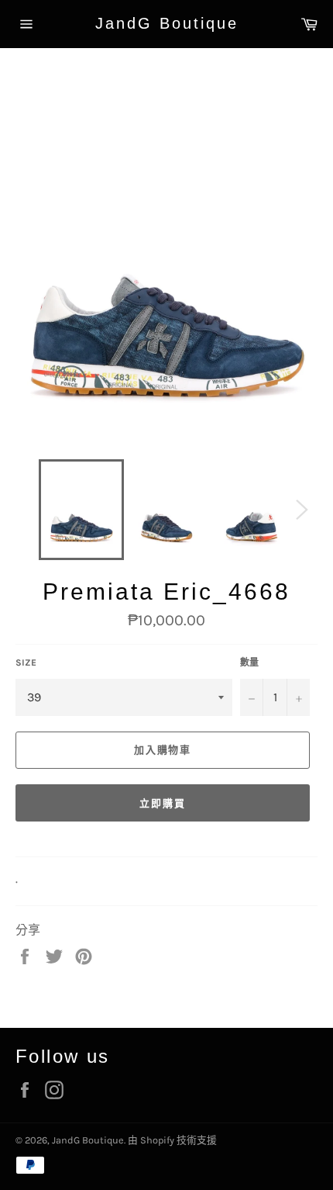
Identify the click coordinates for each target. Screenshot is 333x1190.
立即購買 (162, 803)
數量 (249, 662)
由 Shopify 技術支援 (172, 1140)
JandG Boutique (167, 23)
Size (25, 662)
